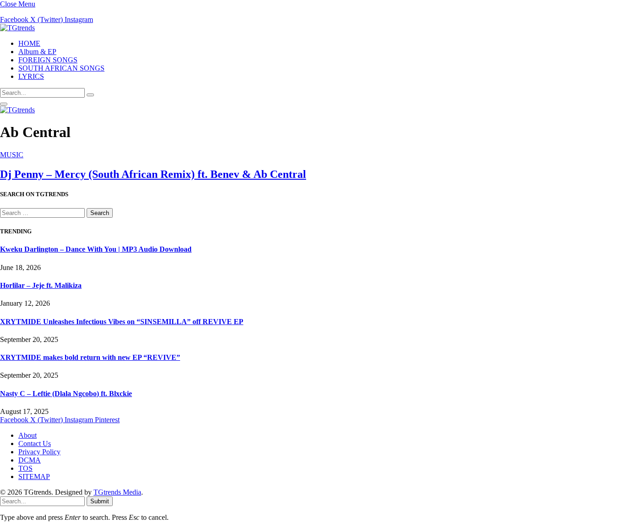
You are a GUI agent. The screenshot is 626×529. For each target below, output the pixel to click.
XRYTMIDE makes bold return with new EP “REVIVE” (90, 357)
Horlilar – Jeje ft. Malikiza (41, 285)
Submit (99, 501)
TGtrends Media (117, 492)
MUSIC (11, 155)
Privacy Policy (39, 452)
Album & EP (37, 51)
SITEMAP (34, 476)
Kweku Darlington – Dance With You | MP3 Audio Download (96, 249)
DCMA (29, 460)
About (27, 435)
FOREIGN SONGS (47, 60)
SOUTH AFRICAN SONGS (61, 68)
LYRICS (31, 76)
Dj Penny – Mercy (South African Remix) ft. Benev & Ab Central (153, 174)
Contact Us (34, 443)
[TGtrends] (17, 28)
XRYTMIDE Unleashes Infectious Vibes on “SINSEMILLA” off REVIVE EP (121, 321)
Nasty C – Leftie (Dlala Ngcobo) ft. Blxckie (66, 393)
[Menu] (3, 104)
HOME (29, 43)
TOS (25, 468)
